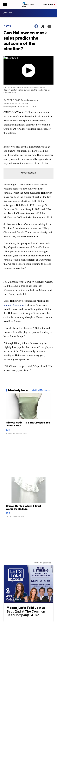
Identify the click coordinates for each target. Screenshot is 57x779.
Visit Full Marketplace (41, 390)
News (8, 25)
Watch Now (48, 4)
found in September (14, 304)
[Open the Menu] (5, 4)
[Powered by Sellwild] (47, 563)
